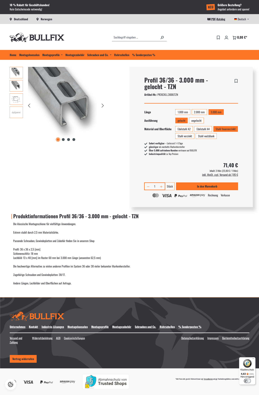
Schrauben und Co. (145, 327)
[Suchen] (162, 37)
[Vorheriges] (29, 104)
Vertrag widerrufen (23, 359)
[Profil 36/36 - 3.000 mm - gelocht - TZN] (66, 105)
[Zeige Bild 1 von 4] (58, 139)
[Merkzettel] (218, 37)
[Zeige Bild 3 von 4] (68, 139)
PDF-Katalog (218, 19)
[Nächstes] (102, 104)
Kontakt (33, 327)
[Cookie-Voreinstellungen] (10, 384)
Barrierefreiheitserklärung (235, 338)
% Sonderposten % (189, 327)
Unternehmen (17, 327)
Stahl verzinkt (185, 136)
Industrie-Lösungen (53, 327)
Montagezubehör (121, 327)
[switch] (247, 381)
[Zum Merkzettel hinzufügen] (236, 80)
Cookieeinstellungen (74, 338)
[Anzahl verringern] (148, 186)
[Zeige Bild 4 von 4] (73, 139)
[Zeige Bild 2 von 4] (63, 139)
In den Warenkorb (207, 186)
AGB (58, 338)
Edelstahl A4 (203, 129)
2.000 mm (199, 112)
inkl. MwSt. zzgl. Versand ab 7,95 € (220, 175)
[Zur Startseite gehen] (37, 37)
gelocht (181, 120)
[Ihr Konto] (226, 37)
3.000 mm (216, 112)
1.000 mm (183, 112)
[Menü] (253, 359)
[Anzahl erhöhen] (161, 186)
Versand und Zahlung (16, 340)
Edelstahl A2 (184, 129)
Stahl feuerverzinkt (226, 129)
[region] (57, 105)
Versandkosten (208, 379)
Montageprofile (100, 327)
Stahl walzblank (206, 136)
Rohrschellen (167, 327)
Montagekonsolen (77, 327)
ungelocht (196, 120)
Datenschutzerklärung (192, 338)
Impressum (213, 338)
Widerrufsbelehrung (42, 338)
